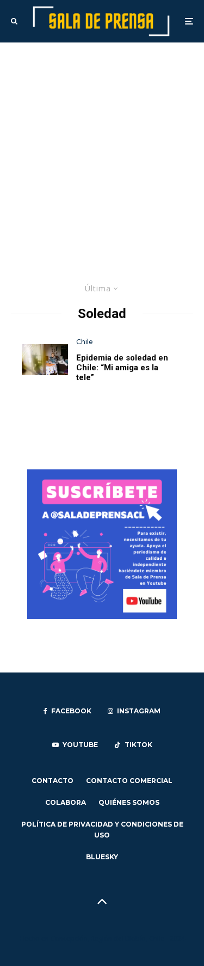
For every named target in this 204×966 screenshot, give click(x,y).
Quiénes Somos (128, 802)
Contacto (52, 781)
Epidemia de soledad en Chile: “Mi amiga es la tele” (122, 367)
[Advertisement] (102, 150)
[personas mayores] (45, 359)
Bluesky (102, 857)
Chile (84, 342)
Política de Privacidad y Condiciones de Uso (102, 829)
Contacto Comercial (129, 781)
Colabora (65, 802)
